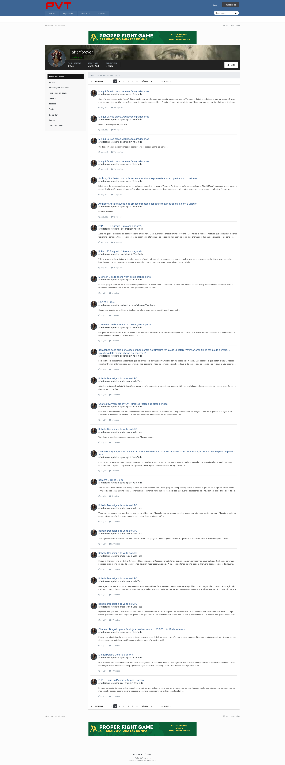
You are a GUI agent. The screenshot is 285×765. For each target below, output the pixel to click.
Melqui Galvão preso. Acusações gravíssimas (123, 91)
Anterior (99, 81)
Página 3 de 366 (163, 81)
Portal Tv (85, 13)
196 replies (118, 107)
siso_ (122, 683)
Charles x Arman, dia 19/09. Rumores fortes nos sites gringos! (133, 403)
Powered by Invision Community (142, 761)
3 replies (115, 315)
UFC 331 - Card (106, 302)
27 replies (115, 395)
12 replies (117, 194)
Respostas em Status (58, 93)
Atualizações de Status (59, 87)
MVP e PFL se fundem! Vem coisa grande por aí (124, 276)
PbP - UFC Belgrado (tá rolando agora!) (120, 225)
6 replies (115, 293)
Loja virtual (68, 13)
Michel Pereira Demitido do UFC (116, 654)
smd (122, 381)
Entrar (215, 5)
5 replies (115, 420)
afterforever (104, 94)
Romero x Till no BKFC (110, 479)
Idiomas (137, 754)
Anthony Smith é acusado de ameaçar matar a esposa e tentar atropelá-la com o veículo (147, 178)
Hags (122, 229)
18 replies (117, 242)
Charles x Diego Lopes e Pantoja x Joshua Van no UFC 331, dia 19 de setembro (142, 629)
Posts (51, 109)
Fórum (52, 13)
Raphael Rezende (128, 305)
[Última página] (152, 81)
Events (52, 120)
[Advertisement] (142, 743)
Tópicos (52, 104)
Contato (148, 754)
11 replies (115, 696)
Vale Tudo (137, 94)
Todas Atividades (56, 77)
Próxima (144, 81)
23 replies (115, 645)
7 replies (115, 369)
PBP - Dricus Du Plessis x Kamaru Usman (121, 680)
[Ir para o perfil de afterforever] (94, 93)
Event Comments (56, 125)
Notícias (102, 13)
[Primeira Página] (91, 81)
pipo (122, 94)
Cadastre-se (230, 5)
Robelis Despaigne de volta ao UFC (117, 378)
